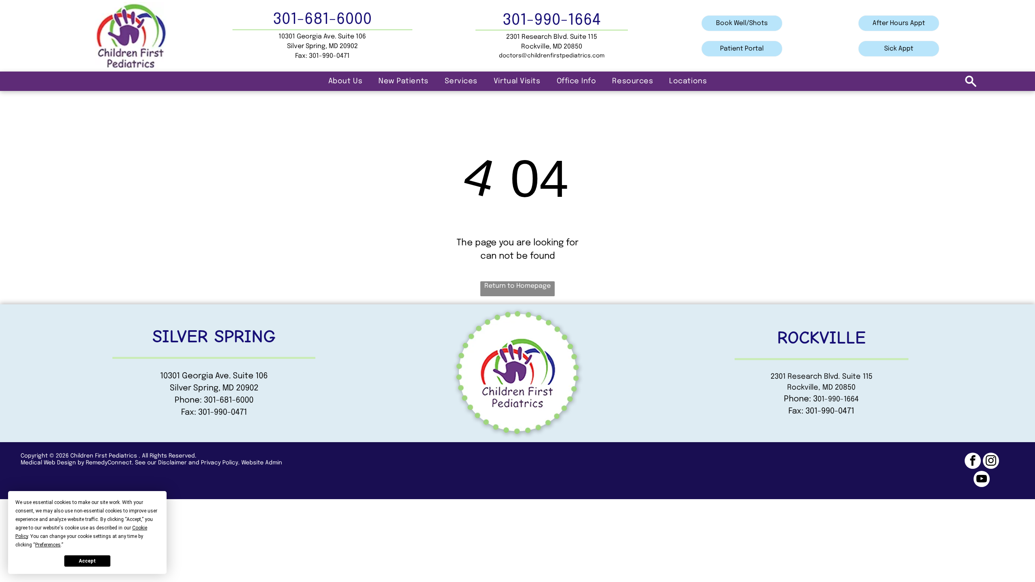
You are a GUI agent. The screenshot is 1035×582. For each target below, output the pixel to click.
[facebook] (973, 462)
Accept (87, 561)
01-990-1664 (838, 399)
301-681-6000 (322, 19)
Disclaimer (172, 463)
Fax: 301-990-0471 (214, 412)
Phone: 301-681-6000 (214, 400)
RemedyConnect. (109, 463)
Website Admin (261, 463)
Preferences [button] (48, 545)
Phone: (797, 399)
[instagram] (991, 462)
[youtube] (982, 480)
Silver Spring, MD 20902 (322, 46)
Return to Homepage (517, 286)
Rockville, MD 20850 (821, 387)
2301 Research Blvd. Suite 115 (821, 376)
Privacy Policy (219, 463)
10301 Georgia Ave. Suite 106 (322, 36)
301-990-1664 (552, 20)
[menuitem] (345, 81)
